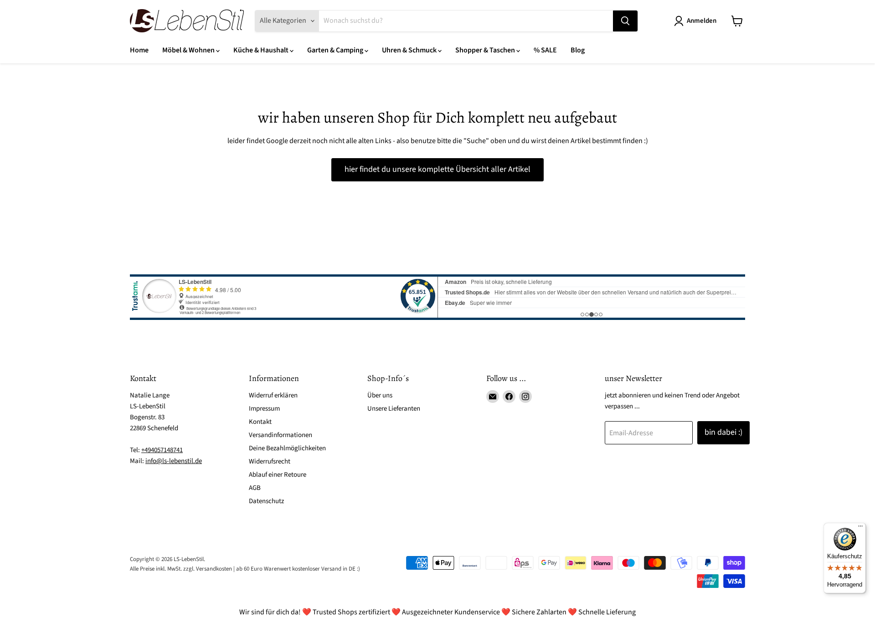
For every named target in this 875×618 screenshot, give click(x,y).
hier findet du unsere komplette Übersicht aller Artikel (437, 169)
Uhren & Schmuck (410, 50)
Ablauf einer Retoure (277, 474)
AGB (255, 488)
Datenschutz (266, 501)
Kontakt (260, 422)
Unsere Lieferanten (393, 408)
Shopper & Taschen (485, 50)
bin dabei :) (723, 432)
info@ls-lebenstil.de (173, 461)
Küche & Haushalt (261, 50)
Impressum (264, 408)
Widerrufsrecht (269, 461)
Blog (578, 50)
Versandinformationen (280, 435)
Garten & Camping (336, 50)
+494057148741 (162, 450)
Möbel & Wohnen (189, 50)
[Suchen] (625, 20)
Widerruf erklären (273, 395)
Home (139, 50)
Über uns (379, 395)
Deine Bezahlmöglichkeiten (287, 448)
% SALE (545, 50)
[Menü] (860, 528)
